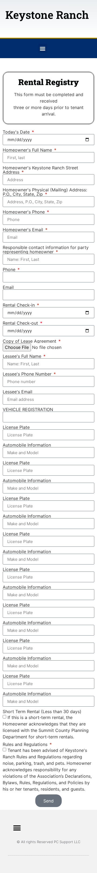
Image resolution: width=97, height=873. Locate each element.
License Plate (16, 427)
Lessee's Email (17, 392)
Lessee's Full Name (23, 356)
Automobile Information (27, 445)
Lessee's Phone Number (28, 374)
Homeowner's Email (23, 229)
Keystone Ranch (47, 15)
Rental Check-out (21, 323)
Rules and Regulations (26, 744)
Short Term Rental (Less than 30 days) (42, 711)
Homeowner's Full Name (28, 150)
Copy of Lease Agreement (30, 341)
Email (8, 287)
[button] (42, 48)
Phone (10, 269)
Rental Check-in (19, 305)
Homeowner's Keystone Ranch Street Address (40, 170)
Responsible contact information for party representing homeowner (46, 249)
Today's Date (17, 132)
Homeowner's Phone (24, 212)
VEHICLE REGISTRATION (28, 409)
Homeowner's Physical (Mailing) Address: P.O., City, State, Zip (45, 192)
